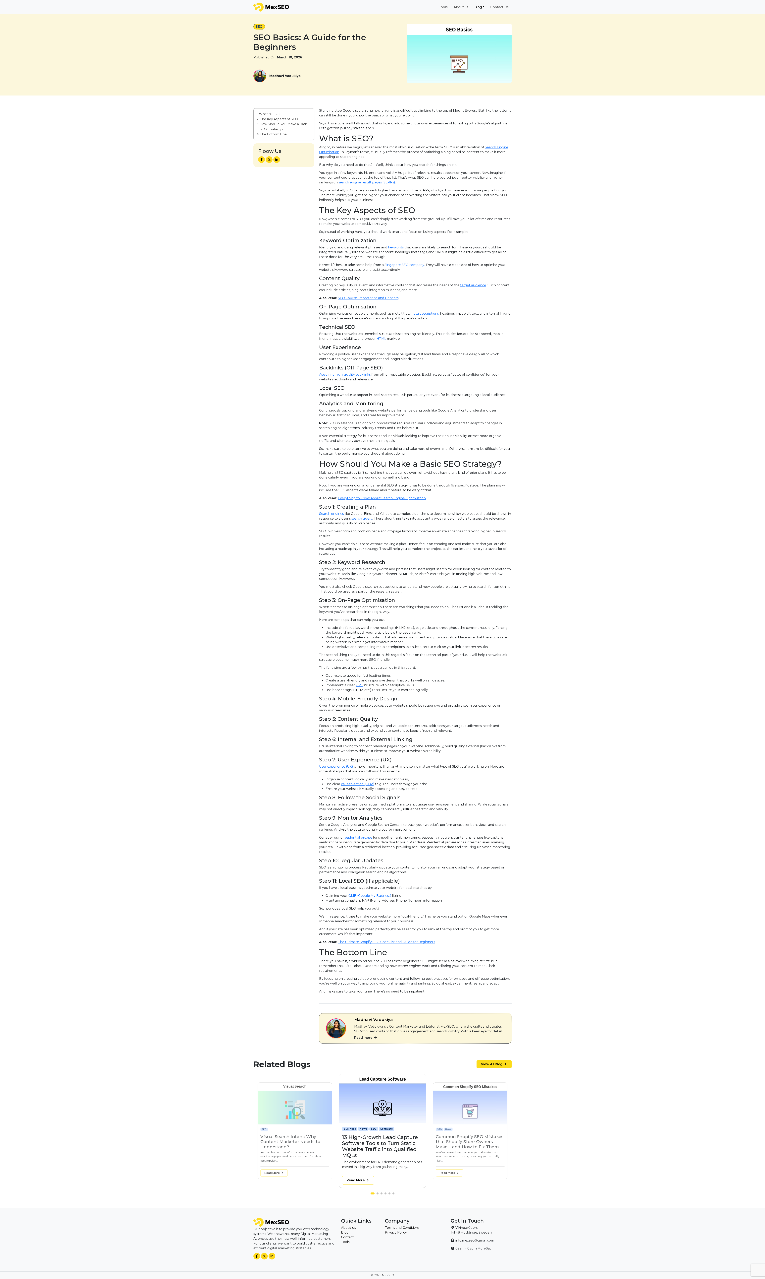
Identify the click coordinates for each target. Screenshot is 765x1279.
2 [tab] (377, 1194)
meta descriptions (424, 313)
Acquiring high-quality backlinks (345, 374)
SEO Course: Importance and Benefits (368, 298)
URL (359, 685)
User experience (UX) (336, 766)
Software (298, 1129)
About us (461, 7)
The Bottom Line (273, 134)
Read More (272, 1172)
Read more (363, 1038)
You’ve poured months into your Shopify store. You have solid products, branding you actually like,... (379, 1161)
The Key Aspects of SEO (279, 119)
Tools (443, 7)
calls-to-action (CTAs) (357, 784)
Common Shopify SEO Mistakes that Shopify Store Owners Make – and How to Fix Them (382, 1143)
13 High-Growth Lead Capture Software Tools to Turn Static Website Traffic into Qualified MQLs (292, 1144)
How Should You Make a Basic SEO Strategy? (284, 126)
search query (361, 518)
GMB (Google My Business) (369, 896)
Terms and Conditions (402, 1228)
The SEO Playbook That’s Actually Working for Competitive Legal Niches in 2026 (466, 1144)
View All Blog (492, 1064)
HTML (381, 339)
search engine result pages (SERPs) (366, 182)
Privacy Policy (396, 1232)
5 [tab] (390, 1194)
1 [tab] (373, 1194)
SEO (259, 27)
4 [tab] (386, 1194)
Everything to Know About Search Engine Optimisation (382, 498)
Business (267, 1129)
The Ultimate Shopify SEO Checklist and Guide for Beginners (386, 942)
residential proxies (357, 837)
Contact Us (499, 7)
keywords (396, 247)
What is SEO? (269, 114)
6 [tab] (394, 1194)
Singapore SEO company (404, 265)
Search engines (331, 514)
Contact (347, 1237)
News (279, 1129)
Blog (478, 7)
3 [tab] (382, 1194)
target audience (473, 285)
